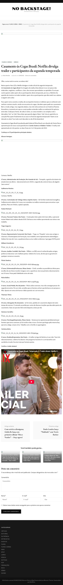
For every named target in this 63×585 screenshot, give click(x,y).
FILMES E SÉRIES (7, 62)
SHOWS (3, 573)
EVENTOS (4, 541)
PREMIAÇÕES (5, 565)
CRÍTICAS (4, 531)
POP (2, 562)
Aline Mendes (6, 75)
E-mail (24, 496)
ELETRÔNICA (5, 536)
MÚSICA (3, 557)
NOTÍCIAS (4, 560)
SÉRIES (16, 62)
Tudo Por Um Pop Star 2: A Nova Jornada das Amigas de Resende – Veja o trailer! (10, 458)
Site (44, 496)
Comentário (5, 477)
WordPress (32, 582)
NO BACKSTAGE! (31, 8)
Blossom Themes (48, 580)
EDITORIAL (4, 533)
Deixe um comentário (30, 75)
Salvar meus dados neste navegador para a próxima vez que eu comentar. (27, 505)
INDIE (3, 549)
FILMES (4, 455)
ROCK (3, 568)
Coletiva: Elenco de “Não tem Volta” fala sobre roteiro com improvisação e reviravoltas (52, 458)
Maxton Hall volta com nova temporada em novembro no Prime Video (31, 458)
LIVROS (3, 555)
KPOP (3, 552)
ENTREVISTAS (5, 539)
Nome (3, 496)
